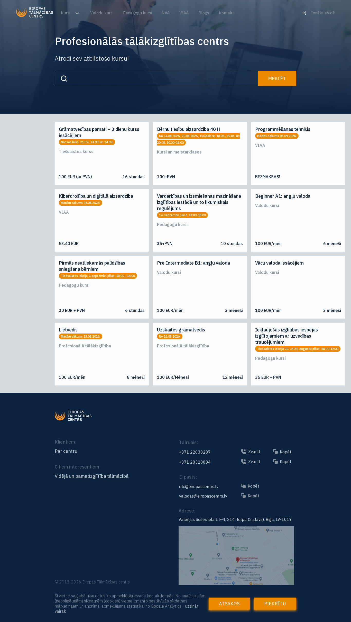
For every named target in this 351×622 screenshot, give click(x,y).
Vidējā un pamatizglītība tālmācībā (91, 476)
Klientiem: (66, 442)
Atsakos (229, 604)
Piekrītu (275, 604)
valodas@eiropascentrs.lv (203, 496)
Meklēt (277, 79)
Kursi (66, 12)
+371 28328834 (195, 462)
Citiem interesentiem (77, 467)
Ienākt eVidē (323, 12)
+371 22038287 (195, 452)
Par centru (66, 451)
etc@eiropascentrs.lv (198, 486)
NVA (166, 12)
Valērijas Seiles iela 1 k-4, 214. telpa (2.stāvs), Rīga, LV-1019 (235, 519)
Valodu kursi (101, 12)
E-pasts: (188, 477)
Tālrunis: (188, 442)
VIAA (184, 12)
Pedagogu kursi (137, 12)
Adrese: (187, 511)
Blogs (203, 12)
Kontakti (227, 12)
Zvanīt (254, 451)
